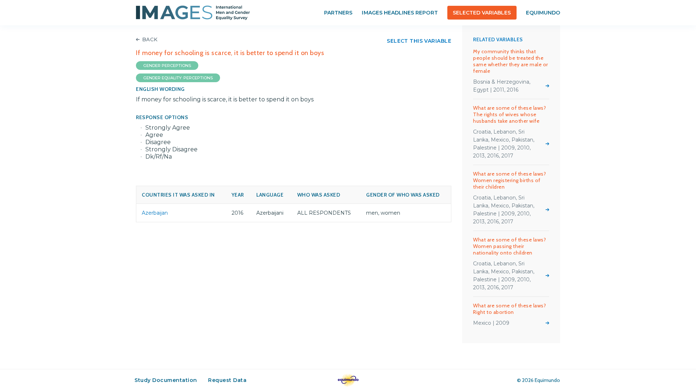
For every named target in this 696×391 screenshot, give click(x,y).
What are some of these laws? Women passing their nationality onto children (509, 246)
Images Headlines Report (400, 12)
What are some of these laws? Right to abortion (509, 308)
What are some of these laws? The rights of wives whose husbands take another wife (509, 114)
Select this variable (419, 41)
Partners (338, 12)
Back (150, 39)
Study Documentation (165, 380)
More (547, 85)
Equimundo (543, 12)
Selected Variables (482, 12)
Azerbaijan (155, 213)
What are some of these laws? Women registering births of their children (509, 180)
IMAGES (193, 12)
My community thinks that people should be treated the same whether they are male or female (510, 61)
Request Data (227, 380)
